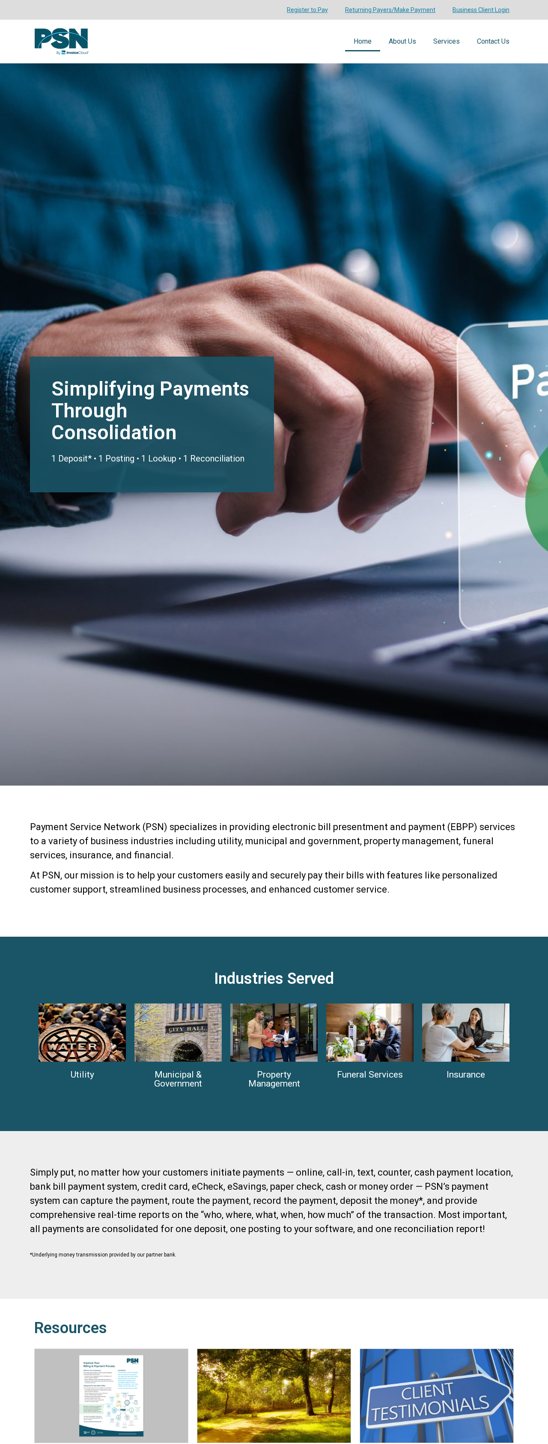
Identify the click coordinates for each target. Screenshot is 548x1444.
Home (363, 41)
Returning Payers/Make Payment (390, 9)
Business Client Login (481, 9)
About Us (402, 41)
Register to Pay (307, 9)
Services (446, 41)
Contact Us (493, 41)
